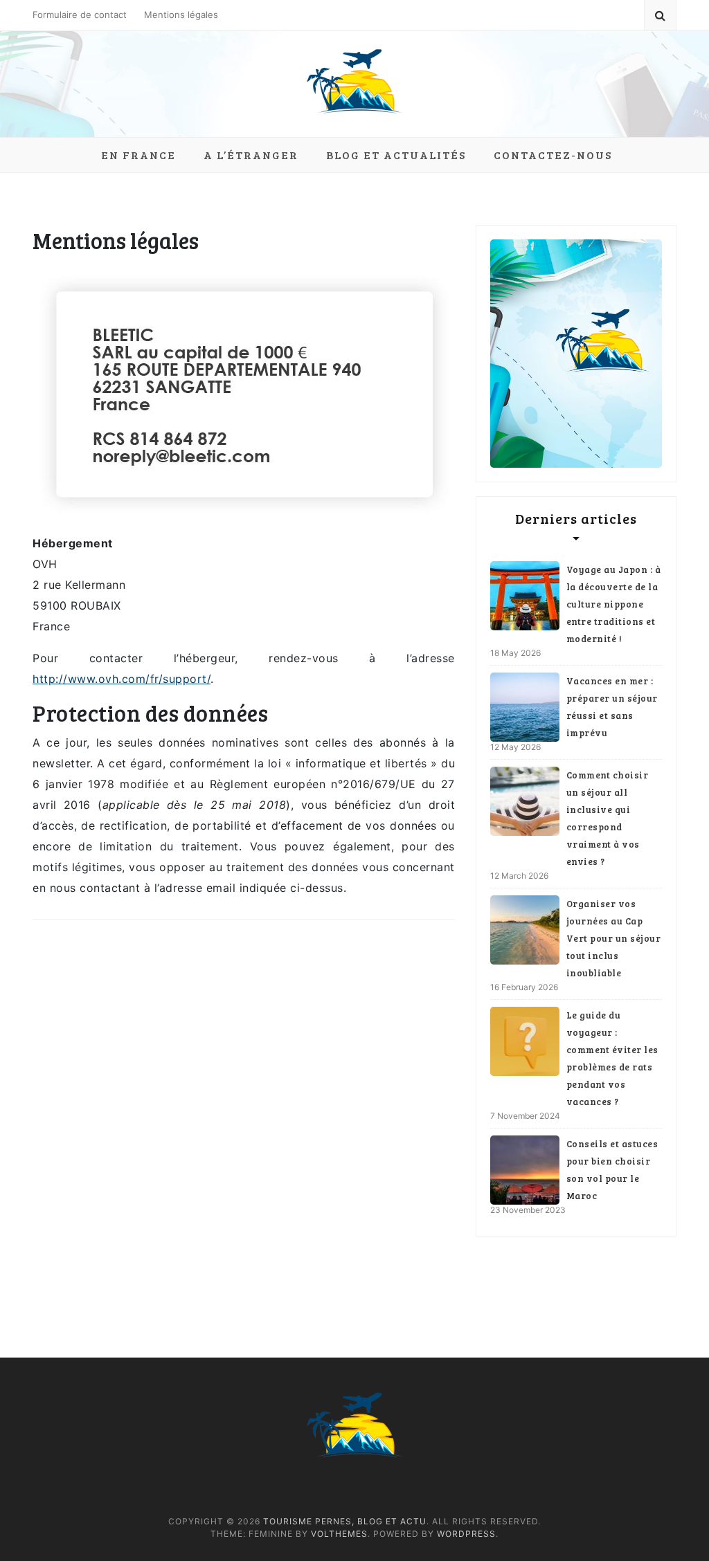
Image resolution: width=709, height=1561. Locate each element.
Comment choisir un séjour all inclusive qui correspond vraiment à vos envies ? (607, 818)
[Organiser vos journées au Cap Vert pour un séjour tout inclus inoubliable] (524, 930)
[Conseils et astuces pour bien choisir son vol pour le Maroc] (524, 1170)
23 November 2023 (528, 1210)
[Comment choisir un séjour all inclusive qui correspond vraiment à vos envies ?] (524, 801)
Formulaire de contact (80, 14)
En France (138, 154)
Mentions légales (181, 14)
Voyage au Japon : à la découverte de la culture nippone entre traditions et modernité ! (613, 604)
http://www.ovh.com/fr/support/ (121, 679)
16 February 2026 (524, 987)
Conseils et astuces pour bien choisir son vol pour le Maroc (612, 1170)
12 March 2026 (519, 875)
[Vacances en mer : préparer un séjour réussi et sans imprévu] (524, 707)
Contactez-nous (553, 154)
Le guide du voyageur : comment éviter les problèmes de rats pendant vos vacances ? (612, 1058)
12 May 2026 (515, 747)
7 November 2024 (525, 1116)
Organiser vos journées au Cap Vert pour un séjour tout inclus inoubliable (613, 938)
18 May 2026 (515, 653)
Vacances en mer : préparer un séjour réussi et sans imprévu (612, 707)
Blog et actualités (396, 154)
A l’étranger (251, 154)
